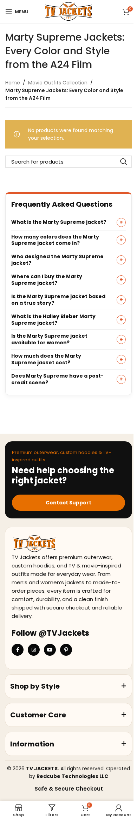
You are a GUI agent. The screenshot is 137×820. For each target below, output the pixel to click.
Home (12, 82)
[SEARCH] (124, 162)
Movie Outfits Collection (57, 82)
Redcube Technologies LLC (72, 776)
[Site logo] (68, 11)
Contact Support (68, 502)
